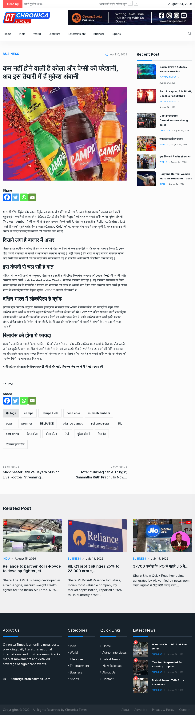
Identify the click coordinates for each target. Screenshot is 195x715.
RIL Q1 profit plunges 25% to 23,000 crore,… (93, 568)
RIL (120, 423)
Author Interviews (114, 652)
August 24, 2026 (167, 83)
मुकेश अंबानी (83, 434)
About (125, 710)
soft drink (12, 434)
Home (7, 33)
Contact (107, 679)
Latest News (111, 659)
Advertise (140, 710)
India (22, 33)
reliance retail (100, 423)
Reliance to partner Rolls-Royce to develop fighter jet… (32, 568)
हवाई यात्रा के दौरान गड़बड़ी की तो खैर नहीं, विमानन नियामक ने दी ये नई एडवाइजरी (58, 366)
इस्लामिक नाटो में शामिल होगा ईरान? (175, 156)
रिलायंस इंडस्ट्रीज (15, 444)
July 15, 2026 (159, 558)
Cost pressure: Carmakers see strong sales (174, 120)
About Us (108, 672)
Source (8, 384)
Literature (55, 33)
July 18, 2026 (94, 558)
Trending (165, 130)
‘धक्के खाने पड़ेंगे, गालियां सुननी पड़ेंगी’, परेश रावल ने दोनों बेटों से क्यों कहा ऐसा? (78, 4)
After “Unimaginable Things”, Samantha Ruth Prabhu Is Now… (101, 472)
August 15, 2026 (25, 558)
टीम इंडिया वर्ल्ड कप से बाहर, (172, 138)
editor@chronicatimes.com (30, 679)
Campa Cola (50, 413)
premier (26, 423)
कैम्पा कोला (32, 434)
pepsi (9, 423)
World (37, 33)
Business (99, 33)
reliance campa (72, 423)
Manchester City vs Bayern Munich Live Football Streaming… (31, 472)
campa (29, 413)
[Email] (32, 197)
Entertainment (77, 33)
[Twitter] (15, 197)
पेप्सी (67, 434)
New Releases (112, 666)
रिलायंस (102, 434)
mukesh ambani (99, 413)
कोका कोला (51, 434)
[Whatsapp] (24, 197)
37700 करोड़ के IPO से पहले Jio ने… (160, 566)
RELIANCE (47, 423)
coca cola (73, 413)
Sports (117, 33)
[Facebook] (7, 197)
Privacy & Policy (163, 710)
